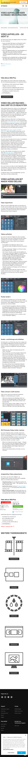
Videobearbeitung (14, 558)
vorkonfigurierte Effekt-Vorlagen (18, 435)
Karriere (2, 728)
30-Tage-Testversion (18, 511)
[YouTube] (2, 697)
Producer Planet (18, 713)
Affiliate (2, 717)
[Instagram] (5, 697)
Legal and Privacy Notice (8, 749)
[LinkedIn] (8, 697)
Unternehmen (4, 724)
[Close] (25, 735)
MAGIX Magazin (18, 709)
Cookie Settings (11, 752)
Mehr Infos (17, 725)
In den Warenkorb (17, 506)
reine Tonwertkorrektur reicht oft (13, 121)
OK (21, 752)
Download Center (4, 713)
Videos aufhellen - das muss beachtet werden (9, 27)
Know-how (3, 711)
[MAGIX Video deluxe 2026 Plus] (14, 70)
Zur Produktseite (6, 92)
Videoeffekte (14, 587)
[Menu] (26, 6)
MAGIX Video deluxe (9, 152)
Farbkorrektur (14, 615)
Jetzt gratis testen (8, 96)
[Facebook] (11, 697)
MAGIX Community (19, 711)
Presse (2, 730)
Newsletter (3, 726)
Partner (2, 715)
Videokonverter (14, 644)
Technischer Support (5, 709)
